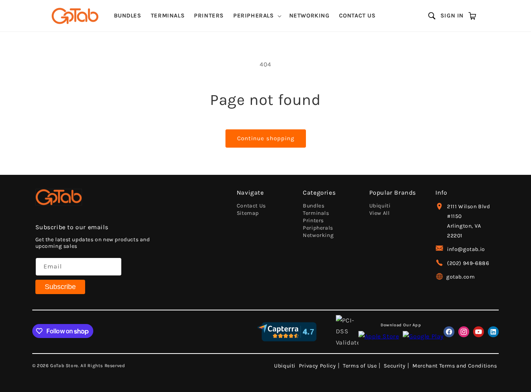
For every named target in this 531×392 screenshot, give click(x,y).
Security (394, 365)
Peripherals (318, 228)
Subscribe (60, 287)
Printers (313, 220)
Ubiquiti (380, 205)
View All (379, 213)
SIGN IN (452, 15)
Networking (318, 235)
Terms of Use (360, 365)
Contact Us (251, 205)
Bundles (313, 205)
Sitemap (248, 213)
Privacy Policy (317, 365)
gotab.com (460, 277)
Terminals (316, 213)
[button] (257, 15)
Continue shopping (265, 138)
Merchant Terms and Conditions (454, 365)
